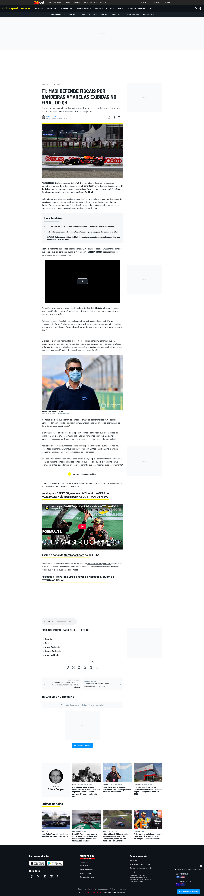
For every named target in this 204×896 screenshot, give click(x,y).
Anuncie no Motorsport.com (140, 864)
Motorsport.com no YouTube (74, 14)
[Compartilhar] (109, 117)
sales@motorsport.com (138, 872)
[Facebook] (67, 667)
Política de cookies (101, 889)
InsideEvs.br (84, 862)
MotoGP (38, 8)
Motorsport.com (74, 555)
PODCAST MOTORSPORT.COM (98, 14)
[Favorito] (113, 117)
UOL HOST (67, 2)
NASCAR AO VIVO (148, 14)
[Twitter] (73, 667)
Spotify (48, 639)
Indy (119, 8)
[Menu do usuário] (200, 8)
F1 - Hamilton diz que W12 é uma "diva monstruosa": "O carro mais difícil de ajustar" (81, 226)
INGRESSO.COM (55, 2)
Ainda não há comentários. (82, 705)
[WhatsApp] (79, 667)
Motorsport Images (63, 413)
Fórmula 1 (25, 8)
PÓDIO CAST (116, 14)
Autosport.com (85, 873)
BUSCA (143, 2)
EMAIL (167, 2)
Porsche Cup (66, 8)
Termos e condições (85, 889)
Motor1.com (84, 866)
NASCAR (98, 8)
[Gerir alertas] (97, 667)
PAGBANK (76, 2)
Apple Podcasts (52, 647)
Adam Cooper (51, 116)
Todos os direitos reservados (113, 892)
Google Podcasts (53, 651)
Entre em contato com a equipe (141, 868)
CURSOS (85, 2)
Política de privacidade (118, 889)
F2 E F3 (109, 8)
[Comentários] (119, 117)
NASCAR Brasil (83, 8)
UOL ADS (103, 2)
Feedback (133, 860)
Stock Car (51, 8)
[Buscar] (196, 8)
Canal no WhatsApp (132, 14)
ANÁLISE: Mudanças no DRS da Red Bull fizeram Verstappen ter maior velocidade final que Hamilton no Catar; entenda (83, 238)
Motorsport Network (93, 892)
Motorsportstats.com (87, 877)
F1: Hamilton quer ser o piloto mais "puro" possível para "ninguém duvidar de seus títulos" (83, 232)
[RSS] (58, 876)
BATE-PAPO (155, 2)
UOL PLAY (94, 2)
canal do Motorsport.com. (99, 563)
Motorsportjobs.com (87, 869)
